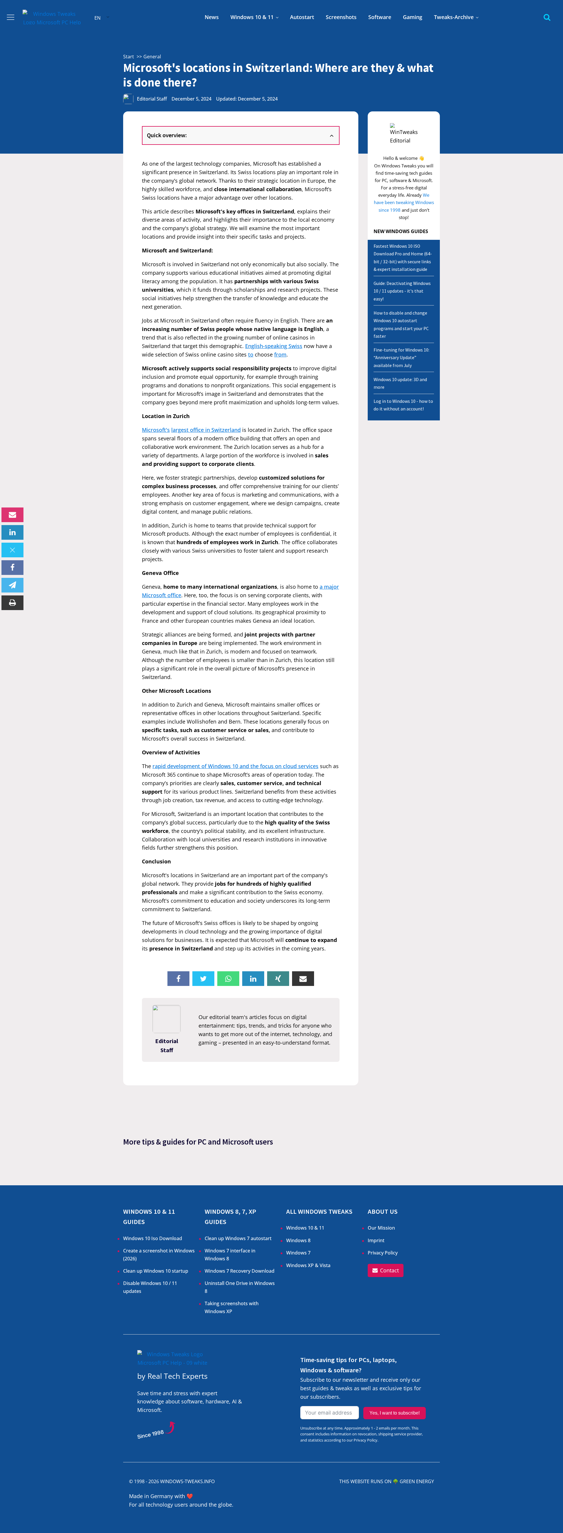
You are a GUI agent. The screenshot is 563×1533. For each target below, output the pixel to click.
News (212, 17)
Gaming (412, 17)
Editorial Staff (152, 99)
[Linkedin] (12, 532)
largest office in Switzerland (206, 429)
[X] (12, 550)
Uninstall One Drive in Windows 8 (240, 1287)
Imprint (376, 1240)
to (250, 354)
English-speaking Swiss (273, 345)
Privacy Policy (383, 1253)
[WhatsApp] (228, 978)
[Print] (12, 602)
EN (97, 18)
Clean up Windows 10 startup (155, 1271)
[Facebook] (12, 567)
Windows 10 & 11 (252, 17)
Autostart (302, 17)
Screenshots (341, 17)
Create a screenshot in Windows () (159, 1254)
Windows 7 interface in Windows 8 (230, 1254)
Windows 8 (298, 1240)
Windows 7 (298, 1253)
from (280, 354)
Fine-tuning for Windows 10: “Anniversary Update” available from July (401, 357)
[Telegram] (12, 585)
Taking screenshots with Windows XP (232, 1307)
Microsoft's (156, 429)
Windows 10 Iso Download (152, 1238)
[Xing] (278, 978)
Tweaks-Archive (454, 17)
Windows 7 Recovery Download (239, 1271)
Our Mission (381, 1228)
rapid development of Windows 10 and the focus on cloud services (235, 766)
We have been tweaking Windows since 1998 (404, 202)
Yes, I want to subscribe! (394, 1412)
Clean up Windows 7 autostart (238, 1238)
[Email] (12, 514)
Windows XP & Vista (308, 1265)
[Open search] (547, 17)
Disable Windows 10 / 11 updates (150, 1287)
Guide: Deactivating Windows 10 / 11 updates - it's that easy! (402, 291)
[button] (385, 1270)
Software (379, 17)
